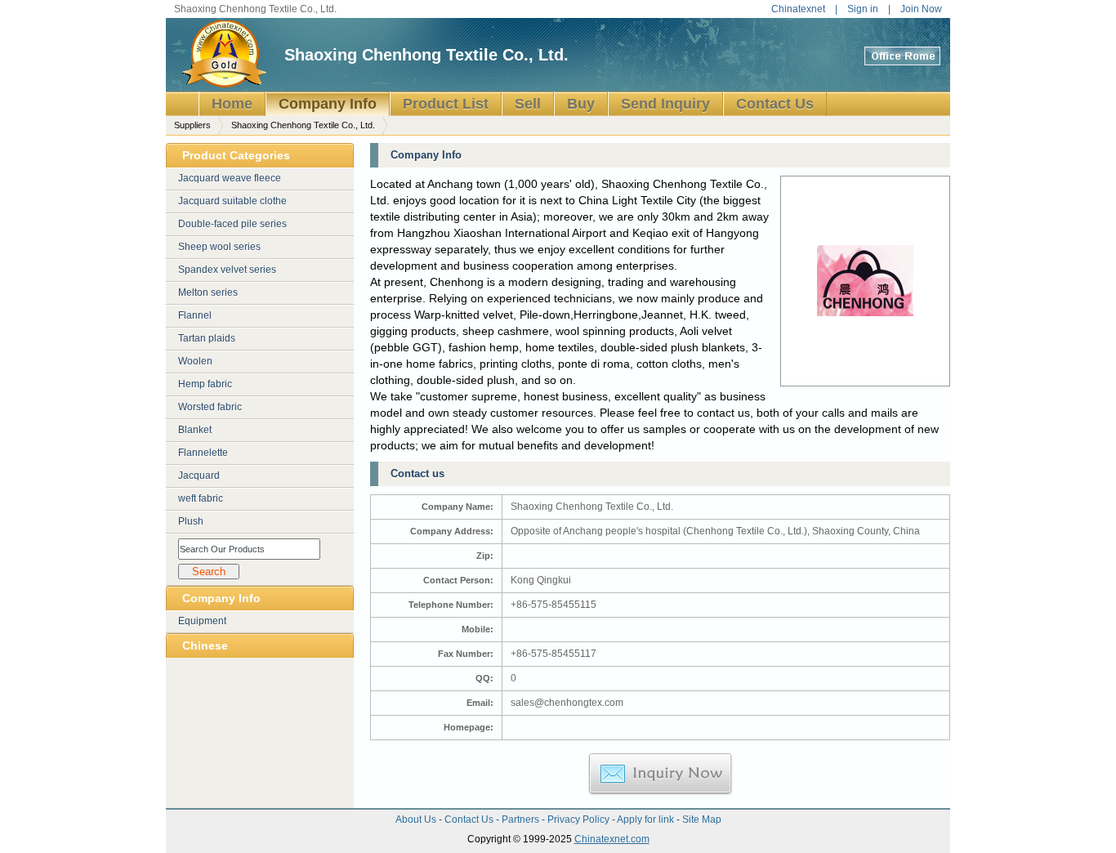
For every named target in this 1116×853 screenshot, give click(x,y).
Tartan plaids (206, 338)
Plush (190, 521)
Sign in (862, 9)
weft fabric (200, 498)
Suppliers (192, 125)
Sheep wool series (219, 246)
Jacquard (199, 475)
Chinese (205, 645)
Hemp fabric (205, 384)
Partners (522, 819)
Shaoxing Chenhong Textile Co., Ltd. (426, 55)
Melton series (208, 292)
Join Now (921, 9)
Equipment (202, 621)
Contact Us (470, 819)
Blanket (195, 429)
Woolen (195, 361)
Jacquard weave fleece (229, 178)
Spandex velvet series (227, 269)
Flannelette (203, 452)
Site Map (701, 819)
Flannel (195, 315)
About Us (417, 819)
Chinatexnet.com (612, 839)
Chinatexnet (798, 9)
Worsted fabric (210, 407)
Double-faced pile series (232, 224)
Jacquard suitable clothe (232, 201)
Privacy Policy (579, 819)
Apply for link (646, 819)
